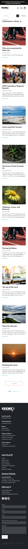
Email (3, 515)
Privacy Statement (7, 490)
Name (3, 504)
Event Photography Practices (10, 494)
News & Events (6, 464)
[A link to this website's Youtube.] (8, 498)
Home (3, 458)
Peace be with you (9, 326)
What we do (5, 462)
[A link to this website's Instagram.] (6, 498)
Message (4, 525)
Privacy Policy (6, 492)
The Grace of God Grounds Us (13, 167)
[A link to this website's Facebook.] (3, 498)
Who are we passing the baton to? (11, 49)
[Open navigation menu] (18, 8)
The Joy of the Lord (10, 287)
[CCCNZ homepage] (8, 8)
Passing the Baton (9, 248)
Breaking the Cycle (9, 365)
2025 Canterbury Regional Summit (13, 87)
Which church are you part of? (9, 520)
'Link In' (4, 467)
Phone (3, 509)
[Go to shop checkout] (25, 8)
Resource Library (6, 469)
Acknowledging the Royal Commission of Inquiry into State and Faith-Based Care (13, 2)
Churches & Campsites (8, 465)
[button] (21, 8)
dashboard (12, 543)
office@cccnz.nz (6, 418)
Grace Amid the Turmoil (12, 127)
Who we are (5, 460)
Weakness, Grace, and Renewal (11, 208)
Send (4, 537)
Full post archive (16, 391)
